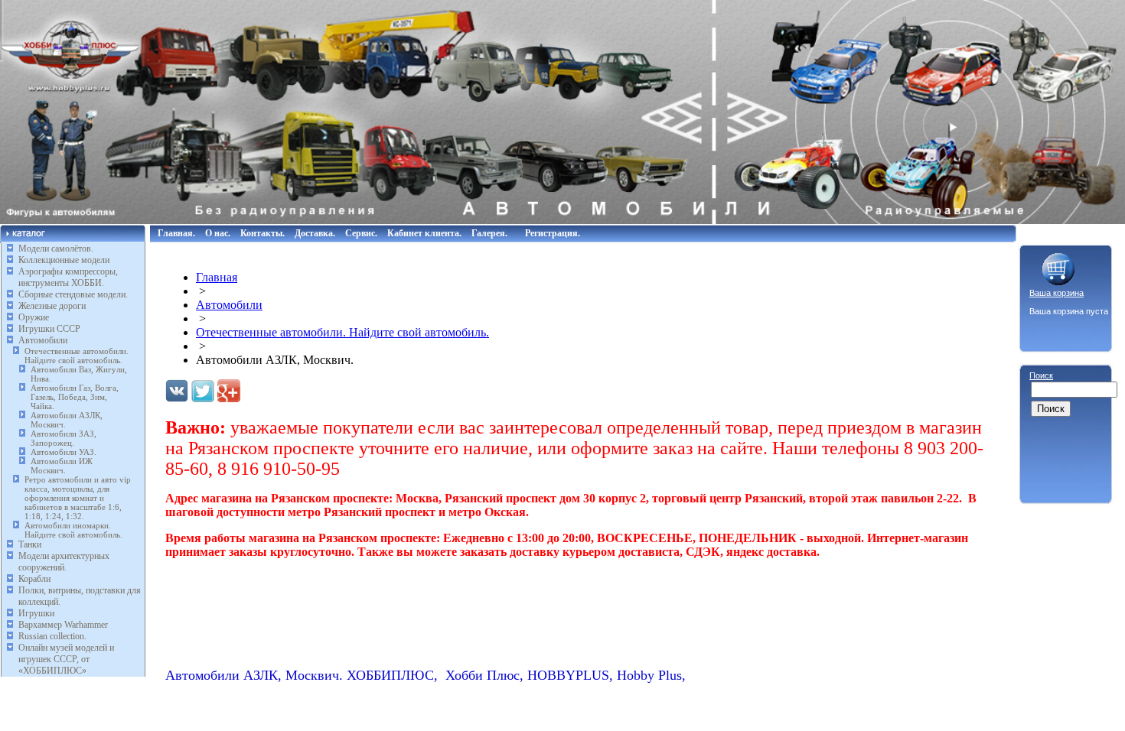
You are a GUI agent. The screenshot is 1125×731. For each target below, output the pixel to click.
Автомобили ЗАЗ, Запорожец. (63, 438)
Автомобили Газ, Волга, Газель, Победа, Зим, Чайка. (75, 397)
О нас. (217, 233)
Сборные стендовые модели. (73, 294)
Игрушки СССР (49, 328)
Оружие (33, 317)
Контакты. (262, 233)
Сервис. (361, 233)
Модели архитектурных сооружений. (63, 562)
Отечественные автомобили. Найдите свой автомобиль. (76, 355)
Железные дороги (52, 306)
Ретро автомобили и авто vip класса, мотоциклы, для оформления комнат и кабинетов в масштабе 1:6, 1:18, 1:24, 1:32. (77, 498)
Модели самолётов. (55, 248)
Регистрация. (552, 233)
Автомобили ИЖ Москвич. (62, 465)
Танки (29, 544)
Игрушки (36, 613)
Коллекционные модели (63, 260)
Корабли (34, 578)
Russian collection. (52, 636)
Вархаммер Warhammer (63, 624)
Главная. (176, 233)
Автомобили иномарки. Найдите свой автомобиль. (73, 530)
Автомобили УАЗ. (63, 451)
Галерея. (489, 233)
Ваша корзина (1056, 292)
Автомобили (42, 340)
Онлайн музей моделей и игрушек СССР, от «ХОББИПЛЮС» (66, 659)
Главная (216, 277)
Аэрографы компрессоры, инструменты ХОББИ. (68, 277)
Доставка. (315, 233)
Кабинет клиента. (424, 233)
